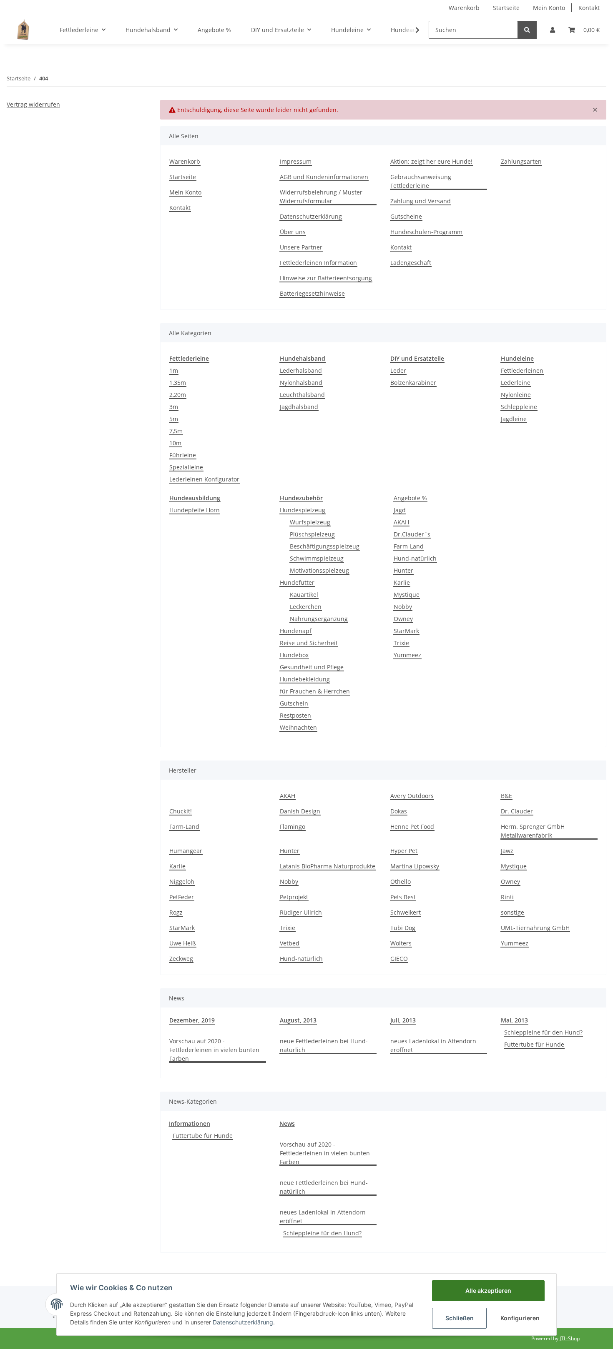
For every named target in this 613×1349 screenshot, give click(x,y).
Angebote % (410, 498)
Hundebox (294, 655)
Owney (403, 619)
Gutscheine (406, 216)
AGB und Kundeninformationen (324, 177)
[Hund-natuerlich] (23, 29)
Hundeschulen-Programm (426, 232)
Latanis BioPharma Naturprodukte (327, 866)
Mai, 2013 (514, 1020)
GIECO (399, 959)
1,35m (177, 382)
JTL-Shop (570, 1338)
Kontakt (589, 8)
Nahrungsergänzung (319, 619)
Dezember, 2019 (192, 1020)
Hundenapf (296, 631)
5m (173, 419)
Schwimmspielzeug (317, 558)
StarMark (406, 631)
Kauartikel (304, 594)
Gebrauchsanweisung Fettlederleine (420, 181)
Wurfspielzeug (310, 522)
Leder (398, 370)
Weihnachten (298, 727)
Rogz (176, 912)
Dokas (398, 811)
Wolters (401, 943)
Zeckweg (181, 959)
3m (173, 407)
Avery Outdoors (412, 796)
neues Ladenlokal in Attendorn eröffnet (433, 1045)
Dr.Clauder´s (412, 534)
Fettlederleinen (522, 370)
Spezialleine (186, 467)
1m (173, 370)
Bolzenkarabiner (413, 382)
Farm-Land (409, 546)
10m (175, 443)
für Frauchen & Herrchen (315, 691)
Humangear (185, 851)
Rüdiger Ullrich (301, 912)
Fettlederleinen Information (318, 263)
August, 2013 (298, 1020)
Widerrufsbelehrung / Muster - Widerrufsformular (323, 196)
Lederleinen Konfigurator (204, 479)
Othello (400, 881)
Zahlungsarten (521, 161)
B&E (506, 796)
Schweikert (405, 912)
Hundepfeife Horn (194, 510)
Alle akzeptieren (488, 1290)
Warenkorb (464, 8)
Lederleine (515, 382)
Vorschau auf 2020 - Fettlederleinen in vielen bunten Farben (214, 1049)
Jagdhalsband (299, 407)
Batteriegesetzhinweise (312, 293)
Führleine (182, 455)
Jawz (507, 851)
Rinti (507, 897)
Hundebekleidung (305, 679)
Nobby (403, 607)
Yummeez (407, 655)
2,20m (177, 395)
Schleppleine (519, 407)
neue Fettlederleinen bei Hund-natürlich (324, 1045)
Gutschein (294, 703)
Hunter (403, 570)
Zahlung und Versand (420, 201)
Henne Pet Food (412, 826)
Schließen (459, 1318)
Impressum (296, 161)
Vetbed (289, 943)
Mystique (407, 594)
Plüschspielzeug (312, 534)
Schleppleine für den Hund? (543, 1032)
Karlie (402, 582)
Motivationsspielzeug (319, 570)
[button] (552, 29)
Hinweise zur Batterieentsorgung (326, 278)
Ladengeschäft (410, 263)
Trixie (401, 643)
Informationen (189, 1123)
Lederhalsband (301, 370)
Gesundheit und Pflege (312, 667)
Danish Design (300, 811)
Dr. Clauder (517, 811)
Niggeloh (181, 881)
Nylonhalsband (301, 382)
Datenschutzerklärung (311, 216)
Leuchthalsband (302, 395)
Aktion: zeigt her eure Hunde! (431, 161)
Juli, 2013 (403, 1020)
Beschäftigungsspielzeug (324, 546)
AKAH (401, 522)
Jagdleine (514, 419)
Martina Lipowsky (414, 866)
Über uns (293, 232)
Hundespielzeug (302, 510)
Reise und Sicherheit (309, 643)
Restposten (295, 715)
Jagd (400, 510)
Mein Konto (549, 8)
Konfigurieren (520, 1318)
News (287, 1123)
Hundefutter (297, 582)
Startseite (506, 8)
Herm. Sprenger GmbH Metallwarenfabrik (533, 831)
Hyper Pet (403, 851)
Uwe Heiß (182, 943)
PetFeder (181, 897)
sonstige (512, 912)
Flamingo (292, 826)
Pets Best (403, 897)
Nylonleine (516, 395)
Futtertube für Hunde (534, 1044)
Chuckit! (180, 811)
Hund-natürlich (415, 558)
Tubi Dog (402, 928)
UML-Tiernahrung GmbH (535, 928)
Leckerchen (306, 607)
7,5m (176, 431)
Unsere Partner (301, 247)
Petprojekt (294, 897)
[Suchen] (527, 30)
